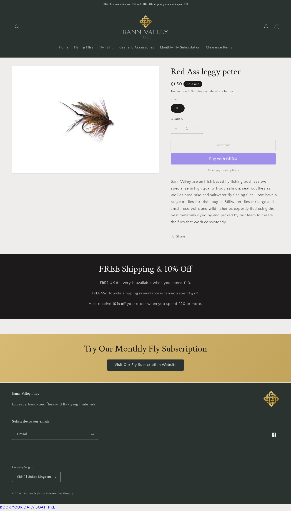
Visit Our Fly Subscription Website (146, 365)
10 (180, 109)
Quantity (177, 119)
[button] (17, 27)
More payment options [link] (223, 170)
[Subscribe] (92, 434)
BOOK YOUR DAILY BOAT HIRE (27, 507)
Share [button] (180, 236)
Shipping (197, 91)
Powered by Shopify (59, 493)
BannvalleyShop (34, 493)
